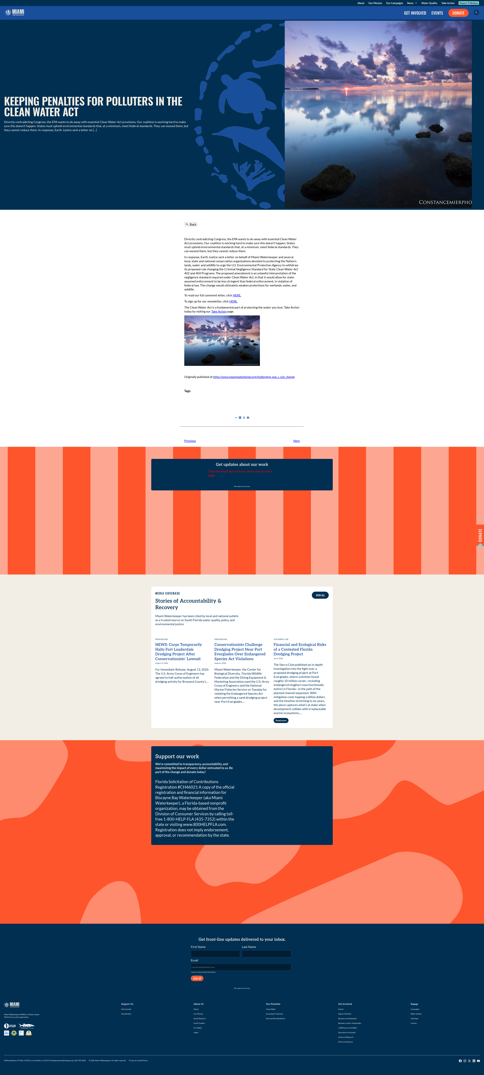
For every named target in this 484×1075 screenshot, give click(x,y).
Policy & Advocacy (345, 1042)
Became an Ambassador (347, 1018)
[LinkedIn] (240, 417)
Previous (190, 441)
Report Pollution (469, 3)
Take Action (448, 3)
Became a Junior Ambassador (349, 1023)
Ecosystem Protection (274, 1014)
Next (296, 441)
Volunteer (414, 1018)
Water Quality (429, 3)
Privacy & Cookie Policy (138, 1060)
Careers (414, 1023)
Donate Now (126, 1014)
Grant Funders (199, 1023)
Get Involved (126, 1009)
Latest (196, 1032)
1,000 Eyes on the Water (347, 1028)
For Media (198, 1028)
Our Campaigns (394, 3)
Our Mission (375, 3)
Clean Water (271, 1009)
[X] (244, 417)
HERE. (237, 295)
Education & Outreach (347, 1032)
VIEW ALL (320, 595)
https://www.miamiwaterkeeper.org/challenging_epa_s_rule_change (254, 377)
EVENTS (437, 13)
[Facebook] (248, 417)
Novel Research (200, 1018)
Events (340, 1009)
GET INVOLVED (415, 13)
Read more (281, 720)
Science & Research (345, 1037)
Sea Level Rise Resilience (275, 1018)
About (360, 3)
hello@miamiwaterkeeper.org (61, 1060)
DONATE (458, 13)
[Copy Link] (236, 417)
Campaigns (415, 1009)
